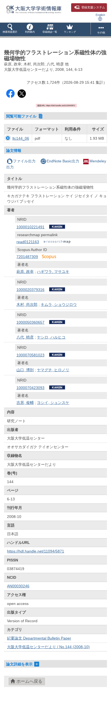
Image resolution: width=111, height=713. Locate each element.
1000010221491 (30, 227)
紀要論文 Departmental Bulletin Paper (39, 638)
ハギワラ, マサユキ (53, 271)
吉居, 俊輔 (25, 402)
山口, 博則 (25, 370)
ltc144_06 (20, 138)
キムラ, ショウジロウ (59, 304)
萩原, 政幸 (25, 271)
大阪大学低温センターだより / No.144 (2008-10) (48, 647)
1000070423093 (30, 388)
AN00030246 (18, 586)
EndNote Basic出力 (63, 161)
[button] (10, 29)
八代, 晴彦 (25, 337)
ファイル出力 (24, 161)
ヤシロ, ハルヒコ (51, 337)
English (100, 14)
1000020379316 (30, 289)
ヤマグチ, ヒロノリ (53, 370)
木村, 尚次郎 (26, 304)
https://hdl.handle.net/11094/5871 (35, 551)
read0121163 (27, 242)
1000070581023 (30, 355)
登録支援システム (93, 7)
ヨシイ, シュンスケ (53, 402)
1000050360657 (30, 322)
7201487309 (27, 257)
